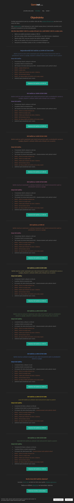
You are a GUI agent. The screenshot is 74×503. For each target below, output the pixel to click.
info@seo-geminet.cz (51, 482)
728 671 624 (26, 482)
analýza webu (17, 26)
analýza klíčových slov (47, 21)
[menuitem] (28, 10)
